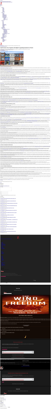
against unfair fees (41, 148)
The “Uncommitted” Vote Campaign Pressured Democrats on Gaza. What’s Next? (8, 210)
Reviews (3, 11)
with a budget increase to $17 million (27, 114)
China (3, 23)
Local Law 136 (2, 98)
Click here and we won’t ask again (18, 356)
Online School (4, 28)
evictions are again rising (4, 77)
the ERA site (22, 160)
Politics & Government (5, 16)
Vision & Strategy (4, 17)
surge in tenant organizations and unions (17, 119)
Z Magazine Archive (4, 35)
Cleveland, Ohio (32, 117)
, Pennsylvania (38, 117)
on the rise (34, 169)
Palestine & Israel (4, 24)
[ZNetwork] (1, 44)
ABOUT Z (2, 38)
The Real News (9, 179)
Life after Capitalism (6, 19)
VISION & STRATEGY (3, 37)
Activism (1, 46)
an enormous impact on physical (27, 83)
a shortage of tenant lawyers (47, 113)
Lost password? (1, 402)
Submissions (4, 40)
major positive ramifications (19, 71)
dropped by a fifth (30, 101)
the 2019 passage (44, 138)
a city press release (35, 100)
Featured (3, 9)
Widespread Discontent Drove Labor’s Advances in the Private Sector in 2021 (8, 231)
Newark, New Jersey (28, 117)
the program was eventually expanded (12, 99)
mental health (32, 83)
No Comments (9, 49)
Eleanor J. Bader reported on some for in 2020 (33, 138)
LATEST (2, 7)
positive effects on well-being (40, 101)
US (6, 46)
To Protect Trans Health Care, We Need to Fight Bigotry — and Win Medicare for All (8, 219)
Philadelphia (36, 117)
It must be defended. (4, 102)
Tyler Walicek (2, 49)
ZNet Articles (3, 45)
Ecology (3, 13)
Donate (1, 4)
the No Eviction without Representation (9, 109)
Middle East (4, 25)
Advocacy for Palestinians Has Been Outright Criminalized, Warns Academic (8, 217)
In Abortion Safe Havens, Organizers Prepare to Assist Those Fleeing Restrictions (8, 226)
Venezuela (4, 26)
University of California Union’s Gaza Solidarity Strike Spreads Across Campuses (8, 212)
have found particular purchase (5, 149)
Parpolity (4, 18)
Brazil (3, 22)
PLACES (2, 20)
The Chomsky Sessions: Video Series (6, 33)
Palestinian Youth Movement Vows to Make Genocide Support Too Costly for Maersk (8, 203)
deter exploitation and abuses (10, 71)
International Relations (5, 15)
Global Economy (5, 31)
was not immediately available (11, 114)
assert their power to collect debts (46, 91)
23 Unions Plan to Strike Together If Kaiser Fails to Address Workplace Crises (8, 198)
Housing (3, 46)
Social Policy (5, 46)
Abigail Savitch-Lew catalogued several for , (32, 120)
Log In (1, 401)
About (0, 261)
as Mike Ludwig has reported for (15, 77)
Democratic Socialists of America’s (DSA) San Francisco (39, 109)
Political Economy (5, 30)
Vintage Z (3, 36)
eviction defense (9, 119)
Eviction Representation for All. (37, 146)
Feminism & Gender (4, 14)
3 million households (23, 76)
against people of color (23, 148)
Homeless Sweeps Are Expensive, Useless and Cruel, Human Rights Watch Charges (8, 205)
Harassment (10, 148)
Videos (3, 8)
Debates (3, 10)
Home (0, 45)
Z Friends (3, 39)
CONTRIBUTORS (3, 27)
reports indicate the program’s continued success (6, 101)
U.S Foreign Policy (5, 32)
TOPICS (2, 12)
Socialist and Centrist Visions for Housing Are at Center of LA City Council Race (8, 224)
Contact (3, 41)
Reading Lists (4, 34)
